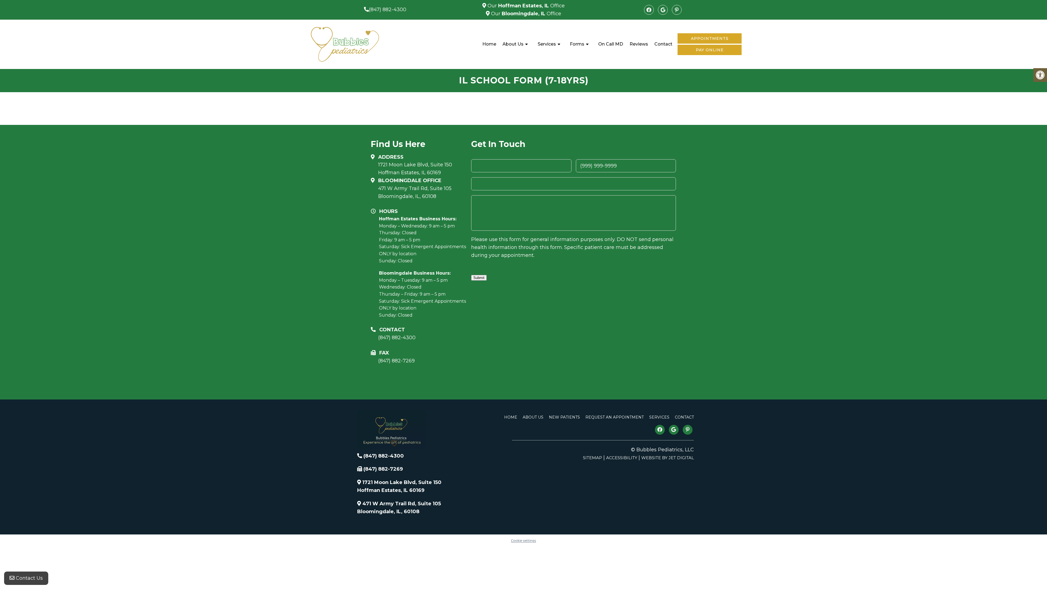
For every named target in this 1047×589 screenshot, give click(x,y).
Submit (479, 278)
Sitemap (592, 457)
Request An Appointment (614, 417)
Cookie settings (523, 540)
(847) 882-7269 (396, 361)
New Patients (564, 417)
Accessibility (621, 457)
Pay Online (710, 49)
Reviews (639, 44)
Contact (663, 44)
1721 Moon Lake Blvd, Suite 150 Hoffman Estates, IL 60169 (415, 169)
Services (547, 44)
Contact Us (28, 578)
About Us (513, 44)
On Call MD (610, 44)
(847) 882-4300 (387, 10)
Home (489, 44)
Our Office (525, 6)
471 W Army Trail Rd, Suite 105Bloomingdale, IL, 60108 (415, 192)
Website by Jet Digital (667, 457)
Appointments (710, 38)
